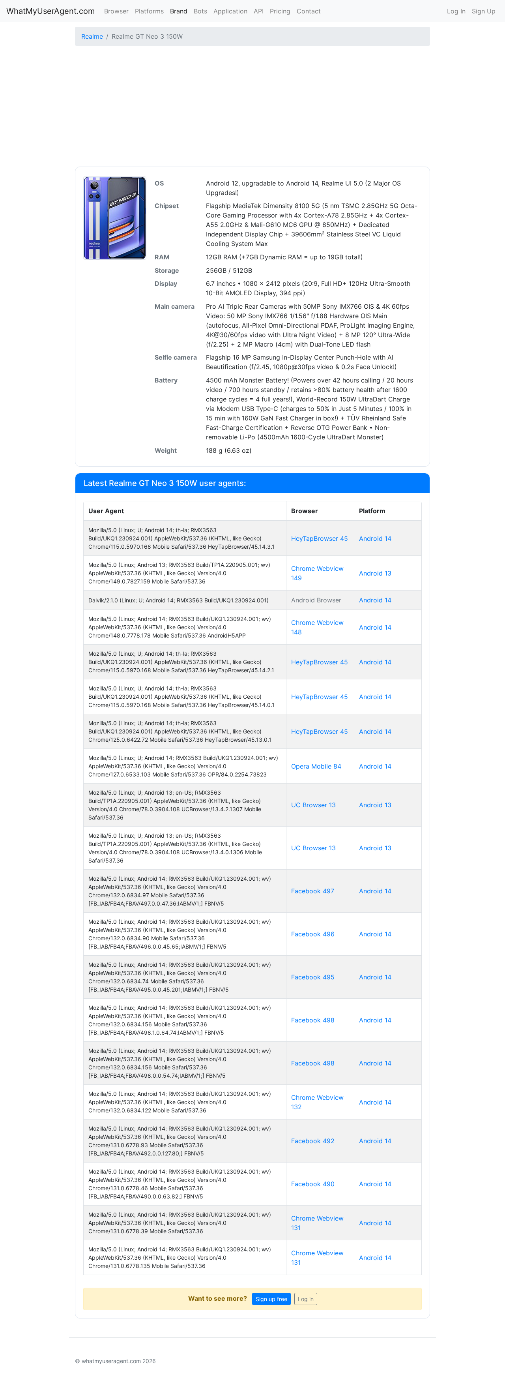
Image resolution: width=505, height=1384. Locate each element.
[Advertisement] (252, 107)
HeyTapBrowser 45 (319, 538)
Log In (456, 11)
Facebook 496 (313, 934)
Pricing (280, 11)
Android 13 (375, 573)
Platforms (149, 11)
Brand (178, 11)
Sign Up (484, 11)
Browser (116, 11)
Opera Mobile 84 (316, 766)
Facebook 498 (313, 1020)
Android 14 (375, 538)
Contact (309, 11)
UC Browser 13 (313, 805)
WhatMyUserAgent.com (50, 11)
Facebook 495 (313, 977)
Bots (200, 11)
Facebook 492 (313, 1141)
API (259, 11)
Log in (306, 1299)
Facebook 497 (312, 891)
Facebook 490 (313, 1184)
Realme (92, 36)
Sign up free (271, 1299)
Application (230, 11)
